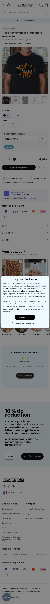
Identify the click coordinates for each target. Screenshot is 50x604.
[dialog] (25, 302)
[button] (24, 323)
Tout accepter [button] (25, 317)
